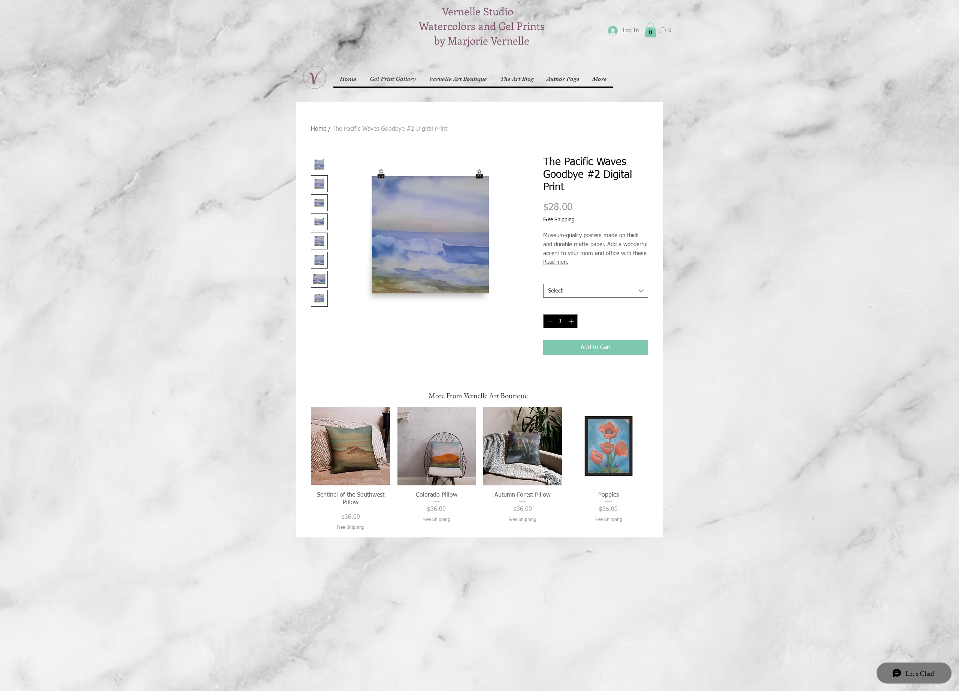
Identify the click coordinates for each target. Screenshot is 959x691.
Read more (555, 262)
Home (318, 129)
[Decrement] (549, 321)
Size (550, 277)
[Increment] (572, 321)
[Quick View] (350, 446)
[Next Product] (658, 445)
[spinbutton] (560, 321)
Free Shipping (559, 219)
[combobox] (595, 291)
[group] (479, 468)
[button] (650, 29)
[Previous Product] (300, 445)
